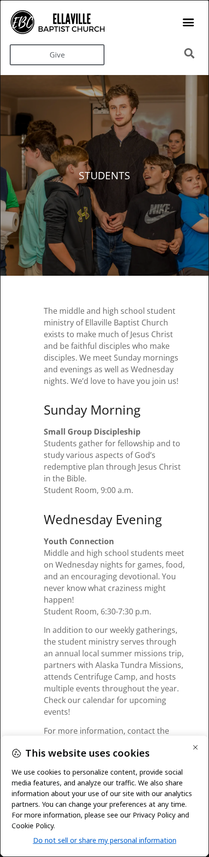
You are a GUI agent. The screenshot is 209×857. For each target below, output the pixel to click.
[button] (188, 22)
